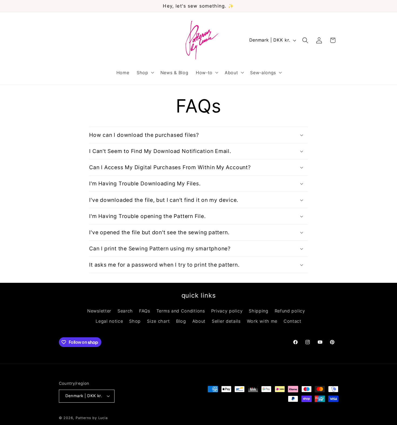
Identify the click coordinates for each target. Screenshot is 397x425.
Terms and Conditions (180, 311)
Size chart (158, 321)
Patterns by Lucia (92, 418)
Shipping (258, 311)
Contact (292, 321)
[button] (145, 72)
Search (125, 311)
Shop (135, 321)
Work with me (262, 321)
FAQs (144, 311)
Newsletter (99, 311)
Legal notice (109, 321)
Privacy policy (227, 311)
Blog (181, 321)
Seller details (226, 321)
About (199, 321)
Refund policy (290, 311)
